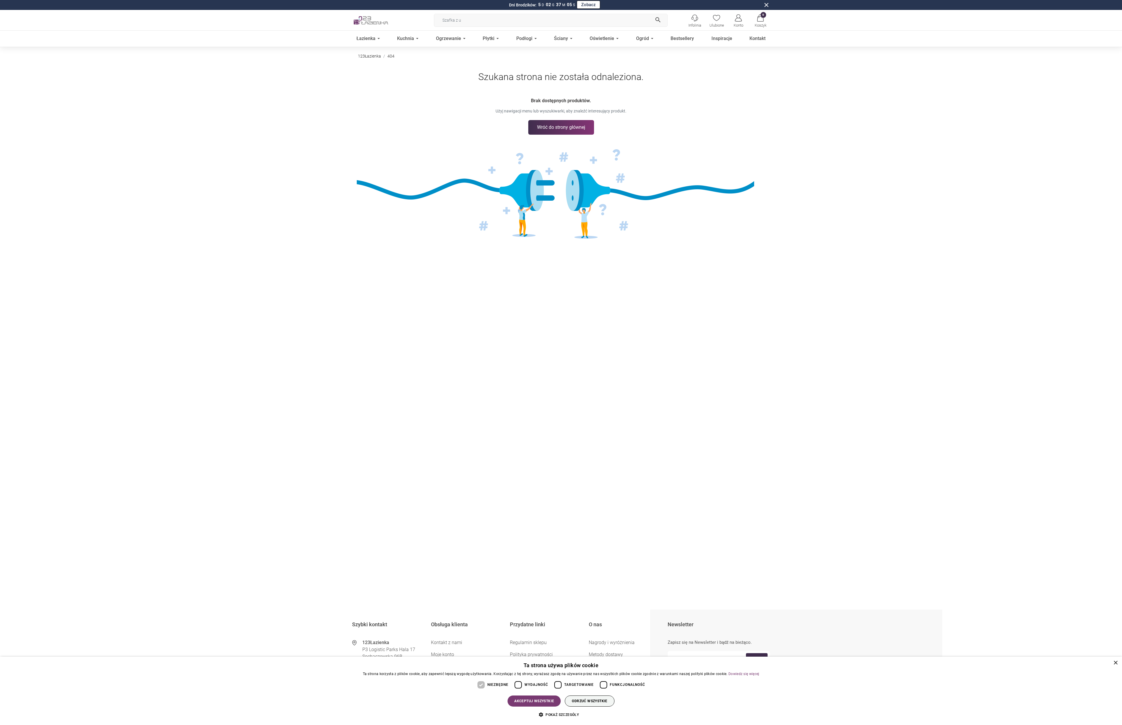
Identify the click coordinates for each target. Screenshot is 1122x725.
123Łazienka (369, 56)
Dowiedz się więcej (743, 674)
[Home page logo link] (380, 20)
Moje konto (442, 654)
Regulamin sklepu (528, 642)
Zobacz (588, 4)
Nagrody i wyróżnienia (612, 642)
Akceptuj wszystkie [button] (534, 701)
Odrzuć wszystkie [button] (589, 701)
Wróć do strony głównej (561, 127)
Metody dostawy (606, 654)
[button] (760, 20)
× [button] (1115, 663)
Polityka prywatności (531, 654)
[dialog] (561, 691)
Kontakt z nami (446, 642)
